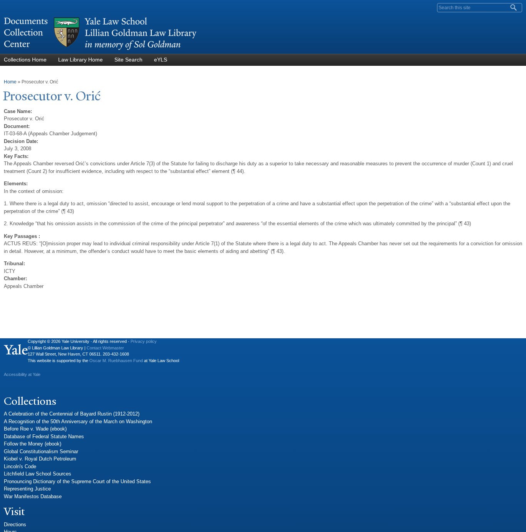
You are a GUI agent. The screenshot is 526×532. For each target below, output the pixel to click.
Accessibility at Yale (22, 374)
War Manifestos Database (33, 496)
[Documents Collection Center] (100, 50)
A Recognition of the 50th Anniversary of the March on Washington (78, 421)
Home (10, 82)
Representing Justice (27, 489)
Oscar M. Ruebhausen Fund (116, 360)
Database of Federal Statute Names (44, 436)
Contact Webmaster (105, 348)
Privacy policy (144, 341)
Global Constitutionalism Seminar (41, 451)
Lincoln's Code (20, 466)
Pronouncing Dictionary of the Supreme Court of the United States (77, 481)
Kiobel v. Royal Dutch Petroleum (40, 459)
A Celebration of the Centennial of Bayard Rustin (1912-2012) (71, 414)
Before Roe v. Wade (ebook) (35, 429)
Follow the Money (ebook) (32, 444)
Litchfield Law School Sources (37, 474)
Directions (15, 524)
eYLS (160, 60)
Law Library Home (80, 60)
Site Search (128, 60)
